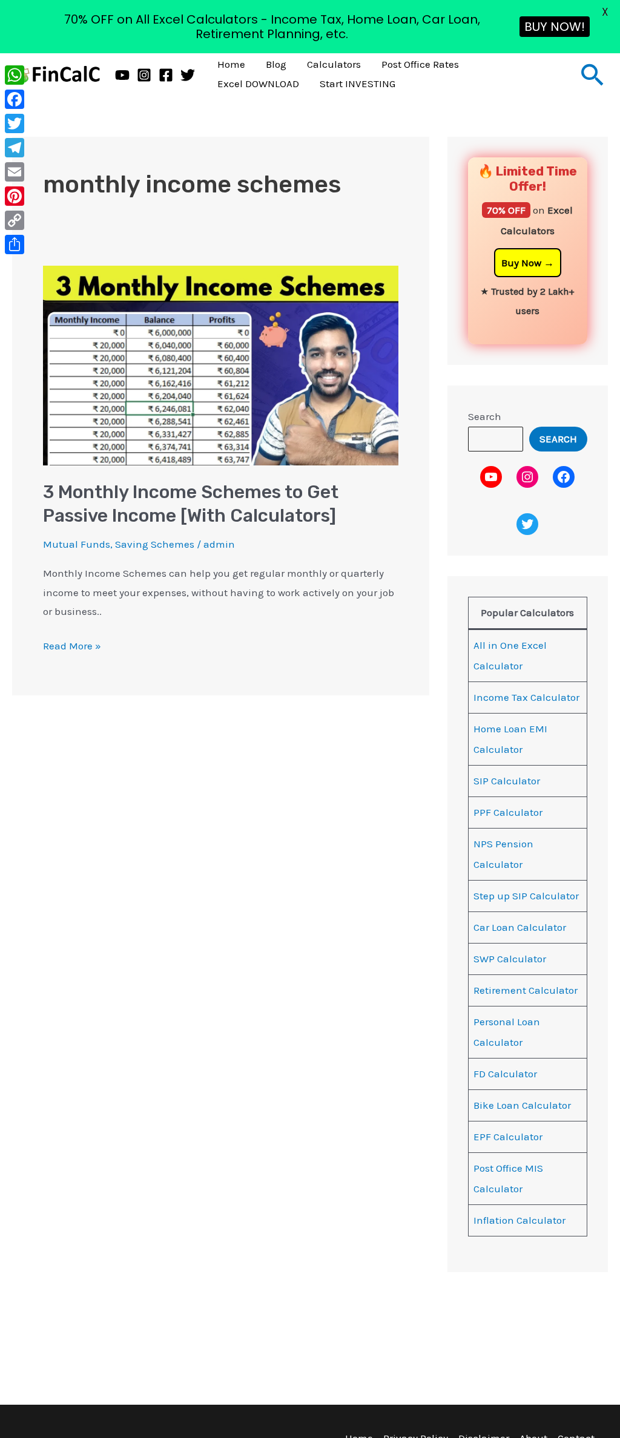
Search (484, 416)
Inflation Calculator (519, 1220)
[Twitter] (187, 75)
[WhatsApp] (14, 75)
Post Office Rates (420, 64)
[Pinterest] (14, 196)
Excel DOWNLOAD (258, 83)
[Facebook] (166, 75)
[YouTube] (122, 75)
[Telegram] (14, 148)
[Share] (14, 244)
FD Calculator (505, 1074)
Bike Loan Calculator (522, 1105)
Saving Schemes (154, 544)
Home (231, 64)
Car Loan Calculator (519, 927)
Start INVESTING (357, 83)
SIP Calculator (506, 781)
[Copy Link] (14, 220)
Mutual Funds (76, 544)
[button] (593, 74)
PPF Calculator (507, 812)
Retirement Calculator (525, 990)
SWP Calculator (509, 959)
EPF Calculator (507, 1137)
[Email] (14, 172)
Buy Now (521, 263)
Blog (276, 64)
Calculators (334, 64)
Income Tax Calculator (526, 697)
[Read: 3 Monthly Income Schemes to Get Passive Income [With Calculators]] (220, 364)
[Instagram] (144, 75)
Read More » (72, 644)
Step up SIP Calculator (526, 896)
